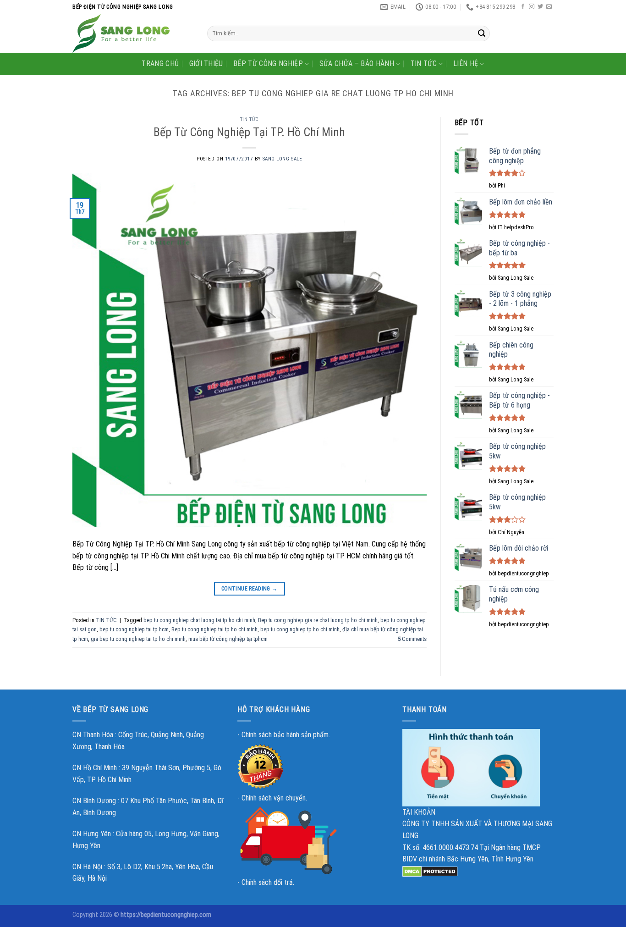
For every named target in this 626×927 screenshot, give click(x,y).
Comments (412, 638)
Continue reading (249, 588)
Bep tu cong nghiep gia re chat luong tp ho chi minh (318, 620)
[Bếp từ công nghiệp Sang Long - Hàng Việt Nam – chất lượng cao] (132, 33)
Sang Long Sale (282, 159)
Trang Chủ (160, 63)
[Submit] (481, 33)
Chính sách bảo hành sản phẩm (285, 734)
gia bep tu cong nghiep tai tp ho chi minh (138, 638)
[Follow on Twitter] (540, 7)
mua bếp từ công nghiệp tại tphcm (228, 638)
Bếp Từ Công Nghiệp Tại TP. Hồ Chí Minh (249, 132)
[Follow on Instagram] (531, 7)
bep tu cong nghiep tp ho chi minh (300, 629)
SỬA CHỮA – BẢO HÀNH (356, 63)
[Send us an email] (549, 7)
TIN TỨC (424, 63)
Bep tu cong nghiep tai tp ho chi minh (214, 629)
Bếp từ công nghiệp (268, 63)
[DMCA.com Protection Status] (430, 870)
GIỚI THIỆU (206, 63)
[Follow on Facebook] (523, 7)
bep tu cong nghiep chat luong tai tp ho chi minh (199, 620)
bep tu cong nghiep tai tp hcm (134, 629)
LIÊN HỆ (465, 63)
